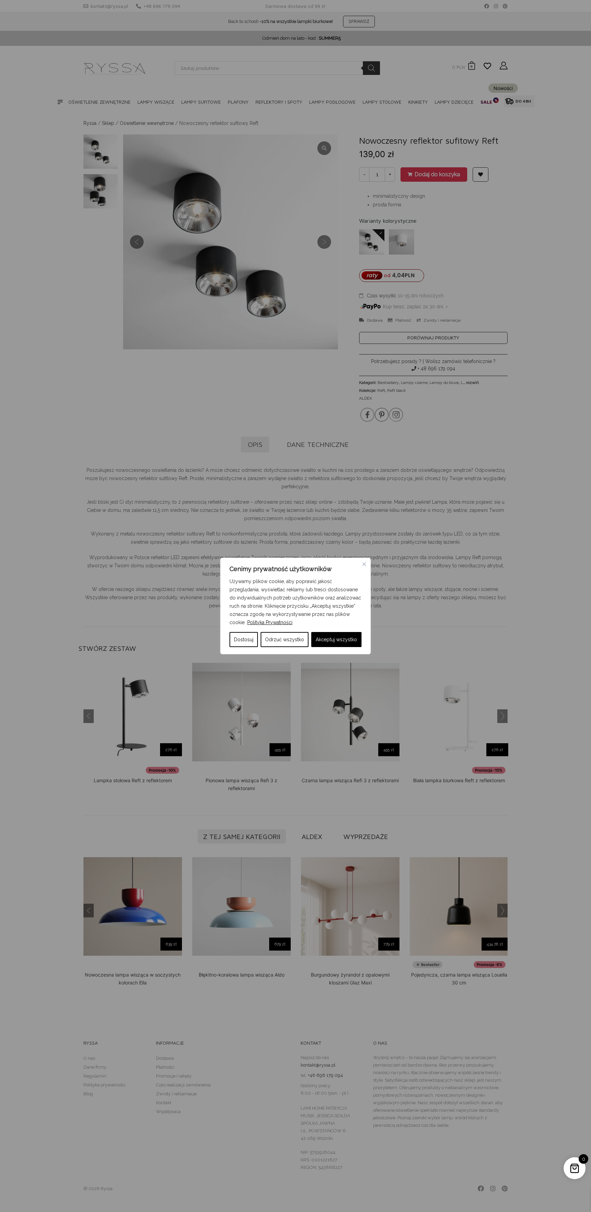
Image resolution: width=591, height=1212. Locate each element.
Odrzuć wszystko (284, 639)
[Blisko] (364, 564)
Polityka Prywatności (269, 622)
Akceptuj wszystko (336, 639)
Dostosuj (243, 639)
